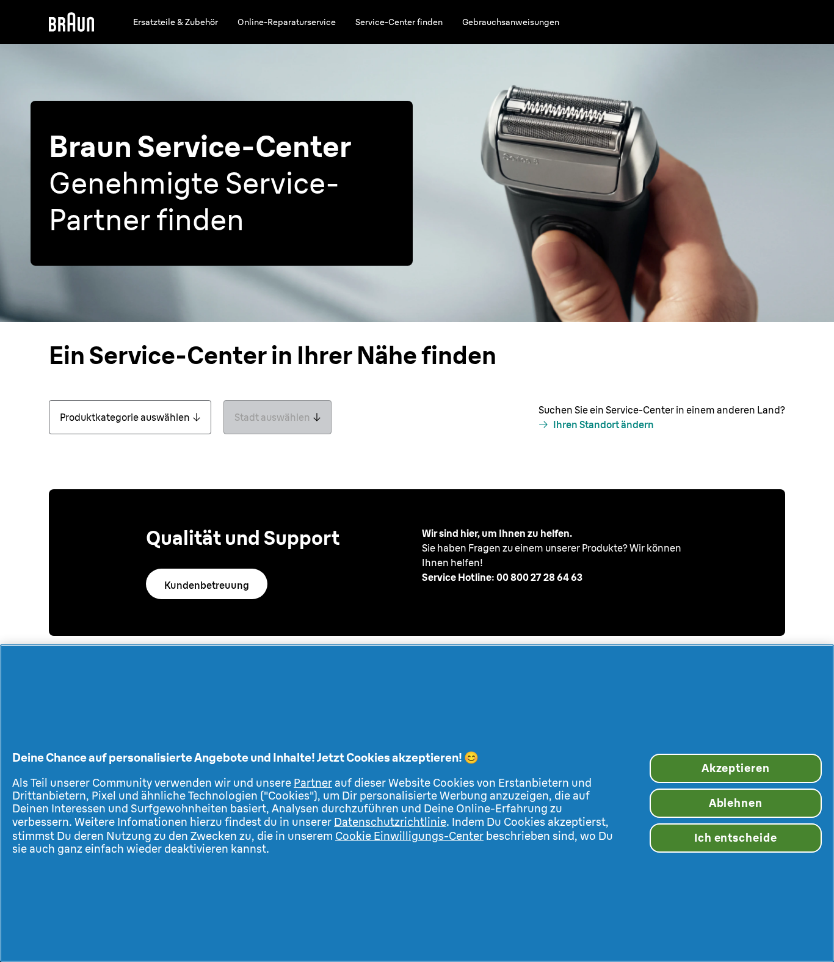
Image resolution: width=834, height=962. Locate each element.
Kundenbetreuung (206, 585)
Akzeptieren (736, 768)
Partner (313, 783)
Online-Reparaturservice (287, 21)
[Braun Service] (71, 22)
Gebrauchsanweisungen (510, 21)
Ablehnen (736, 803)
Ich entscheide (735, 838)
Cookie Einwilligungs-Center (409, 836)
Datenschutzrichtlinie (390, 822)
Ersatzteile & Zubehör (175, 21)
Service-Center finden (399, 21)
